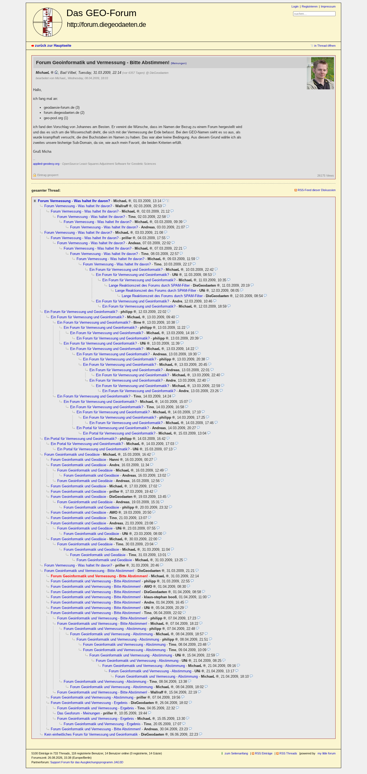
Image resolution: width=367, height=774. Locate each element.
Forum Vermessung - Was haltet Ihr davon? (74, 201)
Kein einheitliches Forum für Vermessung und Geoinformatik (91, 734)
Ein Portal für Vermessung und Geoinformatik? (113, 428)
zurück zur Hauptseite (53, 45)
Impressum (328, 6)
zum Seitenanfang (236, 753)
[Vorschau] (163, 201)
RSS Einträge (263, 753)
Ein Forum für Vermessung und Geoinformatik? (126, 270)
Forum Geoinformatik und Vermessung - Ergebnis (89, 703)
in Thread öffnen (325, 45)
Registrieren (310, 6)
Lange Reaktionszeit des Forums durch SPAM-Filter (149, 285)
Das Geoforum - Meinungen (78, 713)
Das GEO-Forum (106, 18)
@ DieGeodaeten (157, 72)
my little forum (327, 753)
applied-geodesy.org (46, 163)
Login (295, 6)
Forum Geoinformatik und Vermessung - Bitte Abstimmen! (89, 571)
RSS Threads (288, 753)
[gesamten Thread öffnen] (167, 201)
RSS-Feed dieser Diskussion (317, 190)
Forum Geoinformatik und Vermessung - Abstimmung (105, 629)
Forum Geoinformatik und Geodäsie (72, 454)
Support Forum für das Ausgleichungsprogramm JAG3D (86, 762)
